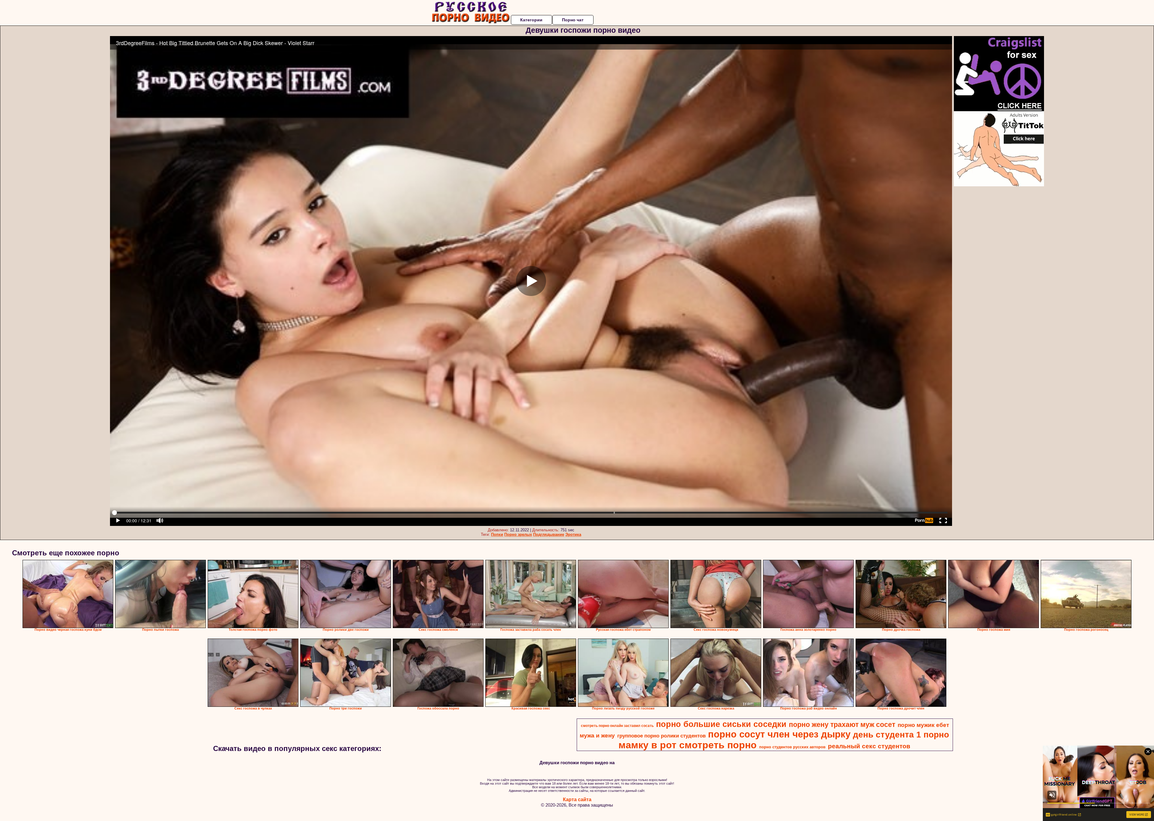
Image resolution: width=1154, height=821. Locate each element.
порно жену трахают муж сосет (842, 724)
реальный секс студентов (869, 746)
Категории (531, 19)
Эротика (573, 534)
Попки (497, 534)
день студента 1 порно (901, 734)
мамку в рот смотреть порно (687, 745)
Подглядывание (548, 534)
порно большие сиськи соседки (721, 724)
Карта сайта (577, 799)
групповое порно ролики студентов (661, 736)
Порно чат (573, 19)
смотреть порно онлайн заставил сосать (617, 726)
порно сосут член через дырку (779, 734)
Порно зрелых (518, 534)
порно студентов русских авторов (792, 747)
